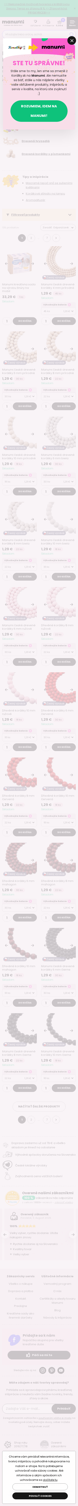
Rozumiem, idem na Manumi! (39, 111)
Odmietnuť (40, 1487)
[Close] (71, 40)
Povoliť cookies (40, 1496)
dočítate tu (50, 1480)
